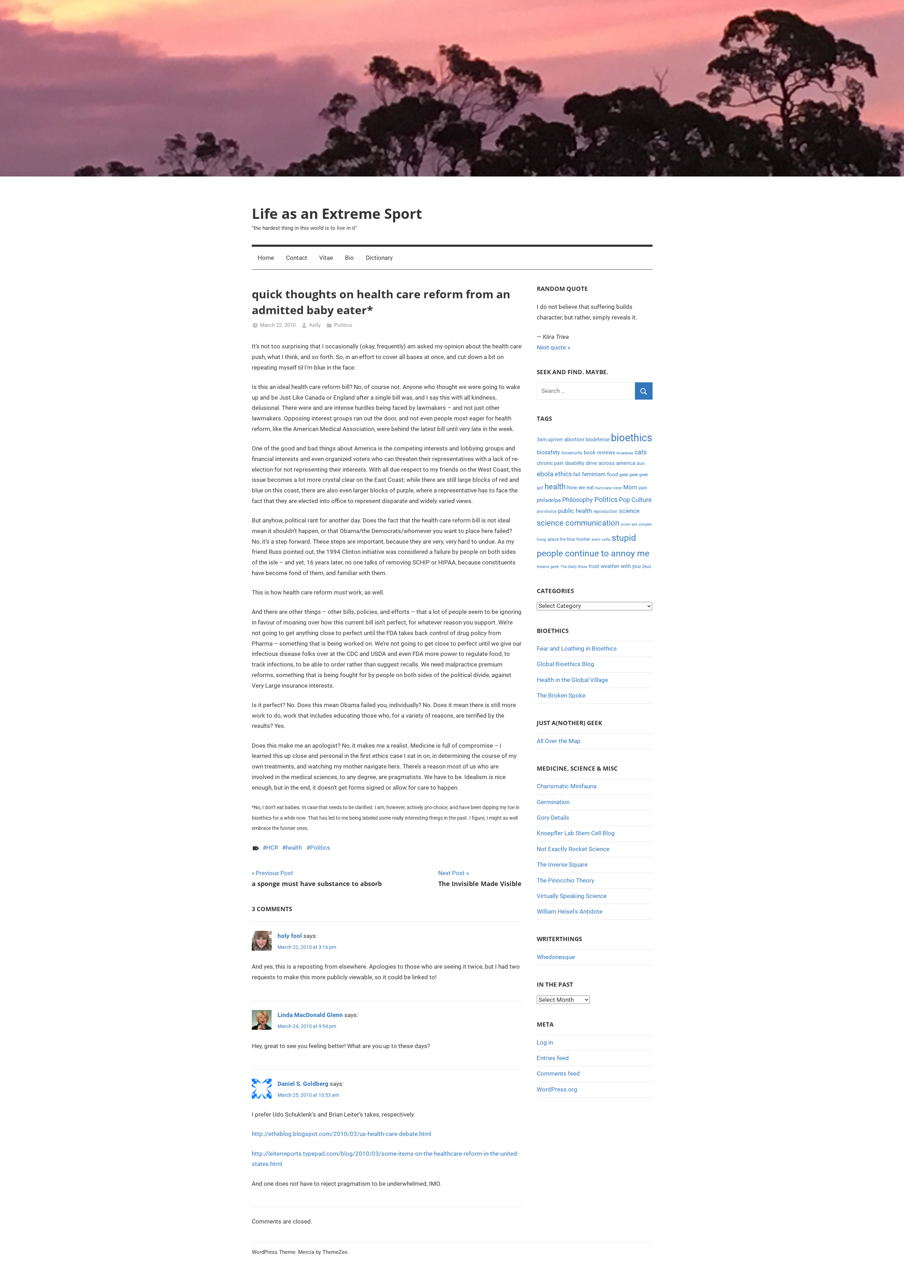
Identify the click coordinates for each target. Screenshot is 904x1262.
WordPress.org (557, 1089)
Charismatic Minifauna (566, 786)
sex (634, 524)
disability (574, 463)
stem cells (600, 539)
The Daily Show (573, 566)
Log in (545, 1042)
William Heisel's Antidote (569, 911)
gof (540, 487)
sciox (625, 524)
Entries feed (553, 1057)
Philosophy (577, 499)
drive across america (610, 463)
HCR (272, 847)
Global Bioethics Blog (565, 664)
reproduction (605, 511)
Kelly (315, 325)
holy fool (290, 935)
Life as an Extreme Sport (337, 213)
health (294, 847)
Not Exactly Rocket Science (573, 849)
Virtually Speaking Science (572, 895)
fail (577, 474)
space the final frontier (568, 539)
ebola (545, 474)
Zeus (646, 566)
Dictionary (379, 257)
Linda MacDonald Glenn (310, 1014)
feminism (594, 474)
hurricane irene (608, 488)
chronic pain (550, 463)
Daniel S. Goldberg (303, 1083)
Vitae (326, 257)
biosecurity (571, 452)
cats (641, 452)
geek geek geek (633, 474)
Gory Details (553, 817)
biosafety (548, 452)
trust (594, 566)
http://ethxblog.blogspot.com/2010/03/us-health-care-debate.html (341, 1133)
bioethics (631, 438)
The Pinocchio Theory (565, 880)
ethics (563, 474)
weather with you (621, 566)
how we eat (580, 487)
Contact (296, 257)
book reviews (599, 452)
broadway (625, 453)
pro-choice (547, 511)
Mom (630, 487)
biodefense (597, 439)
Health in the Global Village (572, 679)
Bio (349, 257)
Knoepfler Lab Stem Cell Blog (576, 833)
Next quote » (553, 347)
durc (641, 463)
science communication (578, 523)
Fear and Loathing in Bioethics (577, 648)
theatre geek (548, 566)
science (629, 510)
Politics (343, 325)
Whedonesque (556, 957)
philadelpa (549, 500)
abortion (574, 439)
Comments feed (558, 1073)
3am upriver (550, 439)
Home (266, 257)
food (612, 474)
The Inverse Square (562, 864)
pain (643, 487)
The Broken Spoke (561, 695)
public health (575, 510)
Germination (553, 802)
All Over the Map (559, 740)
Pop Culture (635, 499)
